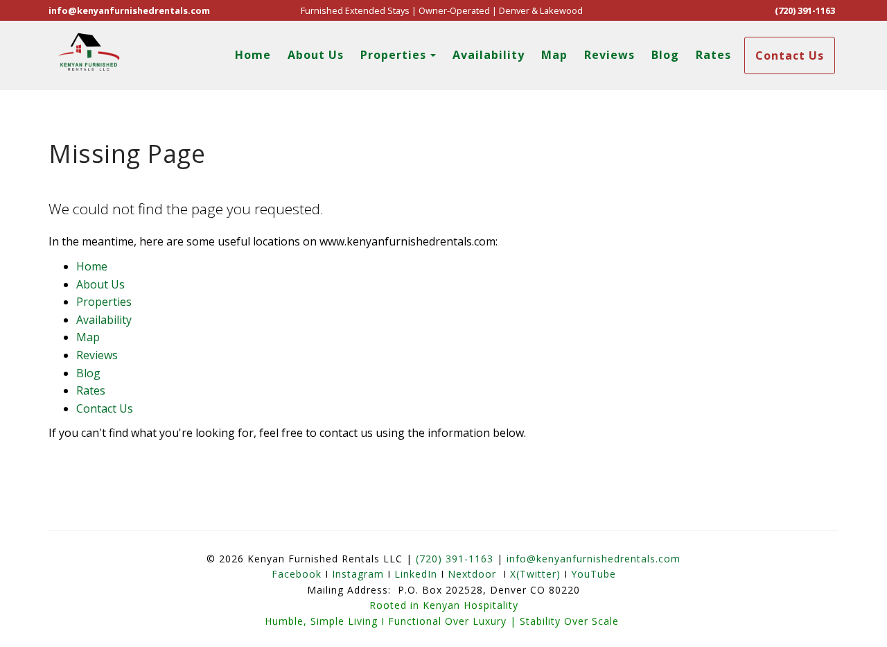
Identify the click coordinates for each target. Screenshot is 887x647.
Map (554, 54)
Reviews (609, 54)
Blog (665, 54)
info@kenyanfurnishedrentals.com (129, 10)
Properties (393, 54)
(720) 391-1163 (805, 10)
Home (253, 54)
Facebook (297, 573)
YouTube (593, 573)
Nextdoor (472, 573)
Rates (713, 54)
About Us (316, 54)
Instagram (358, 573)
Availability (489, 54)
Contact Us (789, 55)
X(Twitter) (535, 573)
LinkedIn (415, 573)
